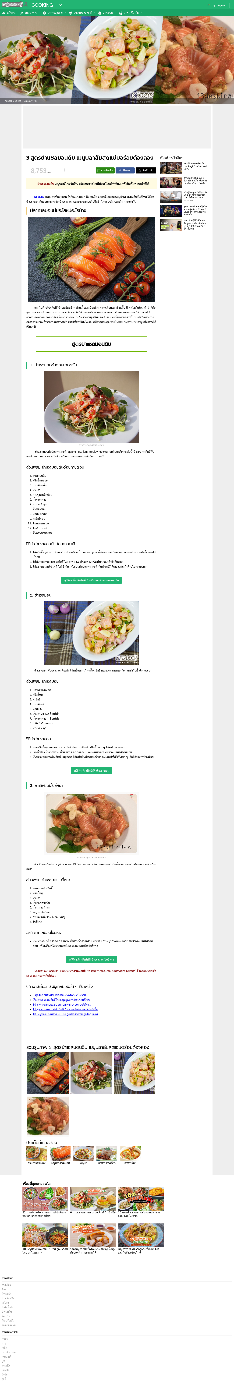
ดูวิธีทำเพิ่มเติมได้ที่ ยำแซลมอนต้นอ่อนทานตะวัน (91, 580)
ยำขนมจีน (7, 1311)
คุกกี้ (4, 1379)
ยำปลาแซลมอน (37, 1163)
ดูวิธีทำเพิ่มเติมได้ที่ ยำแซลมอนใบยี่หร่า (91, 959)
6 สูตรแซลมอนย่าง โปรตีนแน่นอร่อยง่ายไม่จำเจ (59, 995)
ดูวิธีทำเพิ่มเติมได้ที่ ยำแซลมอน (91, 770)
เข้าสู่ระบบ (221, 5)
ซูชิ (3, 1361)
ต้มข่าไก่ (6, 1316)
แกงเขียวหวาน (9, 1325)
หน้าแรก (11, 12)
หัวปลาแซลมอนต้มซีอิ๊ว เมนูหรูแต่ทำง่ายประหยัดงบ (61, 999)
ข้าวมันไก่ (6, 1293)
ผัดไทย (5, 1302)
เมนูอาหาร (31, 12)
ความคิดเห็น (107, 170)
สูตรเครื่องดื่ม (131, 12)
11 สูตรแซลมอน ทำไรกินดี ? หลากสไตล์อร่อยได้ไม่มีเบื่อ (65, 1009)
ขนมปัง (5, 1370)
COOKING (42, 5)
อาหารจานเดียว (107, 1163)
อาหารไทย (130, 1163)
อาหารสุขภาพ (55, 12)
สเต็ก (4, 1347)
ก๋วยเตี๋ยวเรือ (8, 1298)
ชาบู (4, 1343)
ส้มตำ (4, 1289)
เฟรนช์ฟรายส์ (9, 1352)
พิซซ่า (5, 1338)
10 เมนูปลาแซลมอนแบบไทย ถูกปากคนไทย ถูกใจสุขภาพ (65, 1014)
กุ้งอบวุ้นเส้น (8, 1320)
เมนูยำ (83, 1163)
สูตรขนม (108, 12)
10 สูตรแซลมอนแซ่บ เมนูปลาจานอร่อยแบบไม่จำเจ (62, 1004)
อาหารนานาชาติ (83, 12)
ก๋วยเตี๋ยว (6, 1284)
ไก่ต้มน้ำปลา (8, 1307)
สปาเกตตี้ (6, 1356)
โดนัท (4, 1374)
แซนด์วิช (6, 1365)
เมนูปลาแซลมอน (60, 1163)
